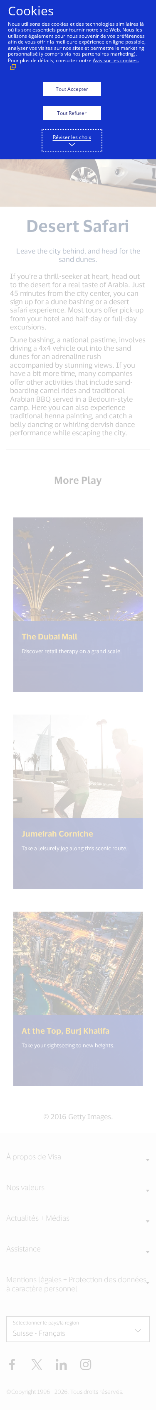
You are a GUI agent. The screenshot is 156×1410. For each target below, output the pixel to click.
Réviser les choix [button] (72, 137)
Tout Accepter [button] (72, 89)
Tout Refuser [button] (72, 113)
